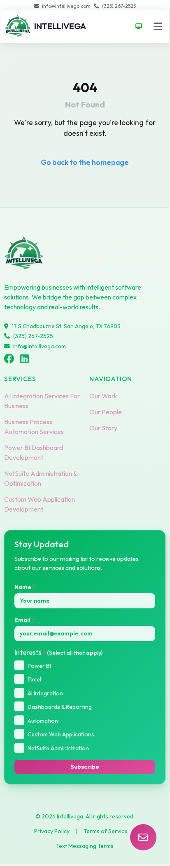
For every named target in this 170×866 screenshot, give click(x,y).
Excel (34, 679)
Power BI (39, 665)
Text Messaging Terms (85, 846)
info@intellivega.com (66, 6)
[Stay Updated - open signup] (143, 837)
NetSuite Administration (58, 748)
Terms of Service (106, 831)
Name (24, 587)
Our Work (103, 396)
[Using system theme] (139, 26)
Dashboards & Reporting (60, 707)
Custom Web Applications (61, 734)
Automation (43, 720)
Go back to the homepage (85, 162)
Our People (105, 412)
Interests (58, 652)
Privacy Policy (52, 831)
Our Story (103, 428)
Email (24, 620)
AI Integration (45, 693)
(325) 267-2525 (119, 6)
